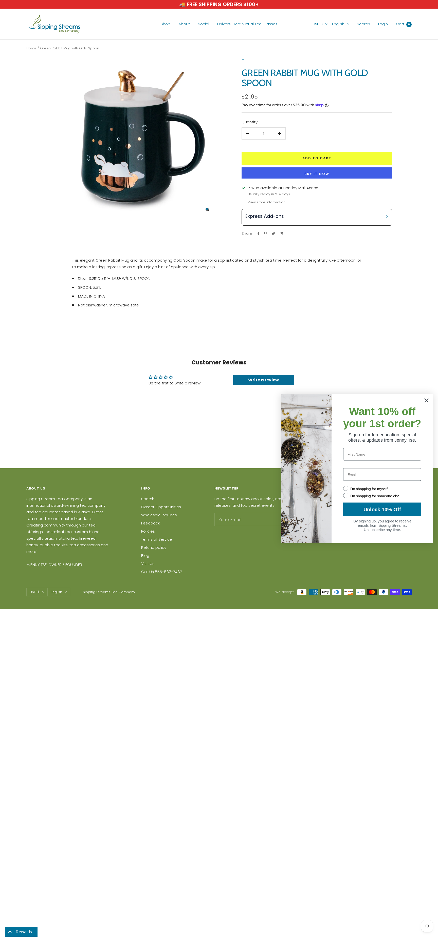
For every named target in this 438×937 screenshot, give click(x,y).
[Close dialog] (426, 400)
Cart (403, 24)
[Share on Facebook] (259, 233)
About (184, 24)
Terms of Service (156, 539)
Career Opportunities (161, 507)
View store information (266, 202)
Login (383, 24)
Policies (148, 531)
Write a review (263, 380)
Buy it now (316, 173)
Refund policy (153, 547)
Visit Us (147, 563)
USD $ (318, 24)
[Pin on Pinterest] (265, 233)
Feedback (150, 523)
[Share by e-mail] (281, 233)
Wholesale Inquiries (159, 515)
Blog (145, 555)
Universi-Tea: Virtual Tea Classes (247, 24)
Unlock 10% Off (382, 509)
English (338, 24)
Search (363, 24)
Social (203, 24)
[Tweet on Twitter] (273, 233)
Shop (165, 24)
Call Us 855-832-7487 (161, 571)
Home (31, 48)
